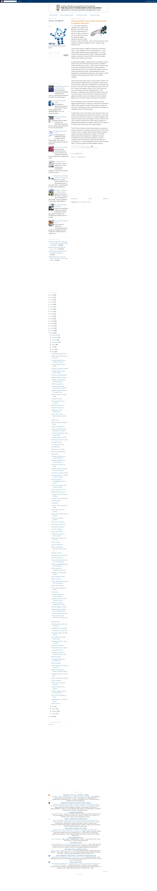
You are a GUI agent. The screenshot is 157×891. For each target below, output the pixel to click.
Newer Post (74, 198)
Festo (72, 25)
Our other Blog (76, 862)
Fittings (82, 147)
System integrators (56, 680)
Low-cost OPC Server (57, 650)
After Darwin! (54, 503)
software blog (76, 842)
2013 (51, 326)
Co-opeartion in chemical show (59, 630)
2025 (51, 297)
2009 (51, 716)
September (55, 342)
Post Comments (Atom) (85, 202)
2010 (51, 333)
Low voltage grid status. (59, 161)
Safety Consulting (56, 663)
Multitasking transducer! (57, 405)
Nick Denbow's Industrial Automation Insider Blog (76, 855)
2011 (51, 330)
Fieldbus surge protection (58, 426)
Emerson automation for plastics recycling (68, 857)
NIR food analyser (56, 656)
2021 (51, 307)
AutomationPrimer (76, 812)
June (53, 349)
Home (90, 198)
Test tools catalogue (56, 529)
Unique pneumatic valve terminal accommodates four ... (59, 617)
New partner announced (57, 407)
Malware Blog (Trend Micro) (76, 849)
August (54, 344)
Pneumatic (89, 147)
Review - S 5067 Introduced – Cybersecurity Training (71, 796)
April (53, 706)
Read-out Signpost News (66, 15)
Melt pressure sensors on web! (59, 439)
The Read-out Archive (81, 15)
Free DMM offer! (55, 447)
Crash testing (54, 592)
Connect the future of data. (60, 147)
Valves (95, 147)
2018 (51, 314)
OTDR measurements (57, 384)
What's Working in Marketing (76, 819)
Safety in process (56, 703)
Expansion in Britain (56, 398)
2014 (51, 323)
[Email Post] (91, 146)
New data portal (55, 621)
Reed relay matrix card (57, 557)
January (54, 713)
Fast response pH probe (57, 444)
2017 (51, 316)
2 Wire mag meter (56, 500)
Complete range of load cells (58, 437)
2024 (51, 299)
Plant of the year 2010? (57, 585)
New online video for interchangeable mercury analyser (58, 481)
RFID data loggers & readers (58, 607)
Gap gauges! (54, 454)
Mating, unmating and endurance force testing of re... (59, 548)
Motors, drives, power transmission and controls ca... (58, 415)
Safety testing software (57, 645)
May (53, 351)
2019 (51, 311)
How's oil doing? (55, 542)
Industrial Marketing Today (76, 828)
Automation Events (95, 15)
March (54, 709)
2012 (51, 328)
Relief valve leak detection (58, 451)
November (55, 337)
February (54, 711)
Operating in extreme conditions (59, 368)
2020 (51, 309)
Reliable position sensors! (58, 492)
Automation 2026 (57, 814)
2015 (51, 321)
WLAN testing (55, 420)
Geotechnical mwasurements (59, 353)
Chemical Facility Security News (76, 795)
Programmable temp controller (59, 647)
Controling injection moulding (59, 628)
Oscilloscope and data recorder (59, 473)
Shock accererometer (57, 531)
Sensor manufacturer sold (58, 489)
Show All (105, 871)
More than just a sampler (58, 449)
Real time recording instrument (59, 613)
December (55, 335)
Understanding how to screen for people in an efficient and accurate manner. (58, 258)
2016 (51, 318)
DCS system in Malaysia (58, 522)
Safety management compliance (59, 678)
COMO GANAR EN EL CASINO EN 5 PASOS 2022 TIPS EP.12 (69, 844)
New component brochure (58, 576)
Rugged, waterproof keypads (58, 377)
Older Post (105, 198)
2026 (51, 295)
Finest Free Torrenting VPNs (61, 850)
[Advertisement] (58, 69)
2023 (51, 302)
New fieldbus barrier (56, 442)
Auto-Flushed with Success (58, 524)
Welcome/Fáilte (53, 15)
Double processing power (58, 527)
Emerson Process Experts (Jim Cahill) (76, 803)
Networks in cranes (56, 553)
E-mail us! (51, 724)
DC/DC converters (56, 579)
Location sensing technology (58, 375)
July (53, 347)
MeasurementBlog (76, 837)
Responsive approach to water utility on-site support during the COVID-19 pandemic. (58, 243)
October (54, 340)
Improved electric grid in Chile (59, 555)
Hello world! (56, 839)
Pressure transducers (57, 544)
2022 (51, 304)
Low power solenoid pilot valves (59, 498)
